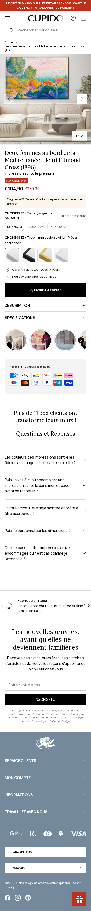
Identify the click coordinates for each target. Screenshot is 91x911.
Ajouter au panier (45, 289)
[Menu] (7, 18)
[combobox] (45, 30)
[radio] (14, 227)
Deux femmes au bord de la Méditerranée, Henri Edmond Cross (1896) (44, 48)
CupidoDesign (24, 883)
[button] (83, 18)
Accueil (9, 42)
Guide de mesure (73, 216)
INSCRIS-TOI (45, 699)
